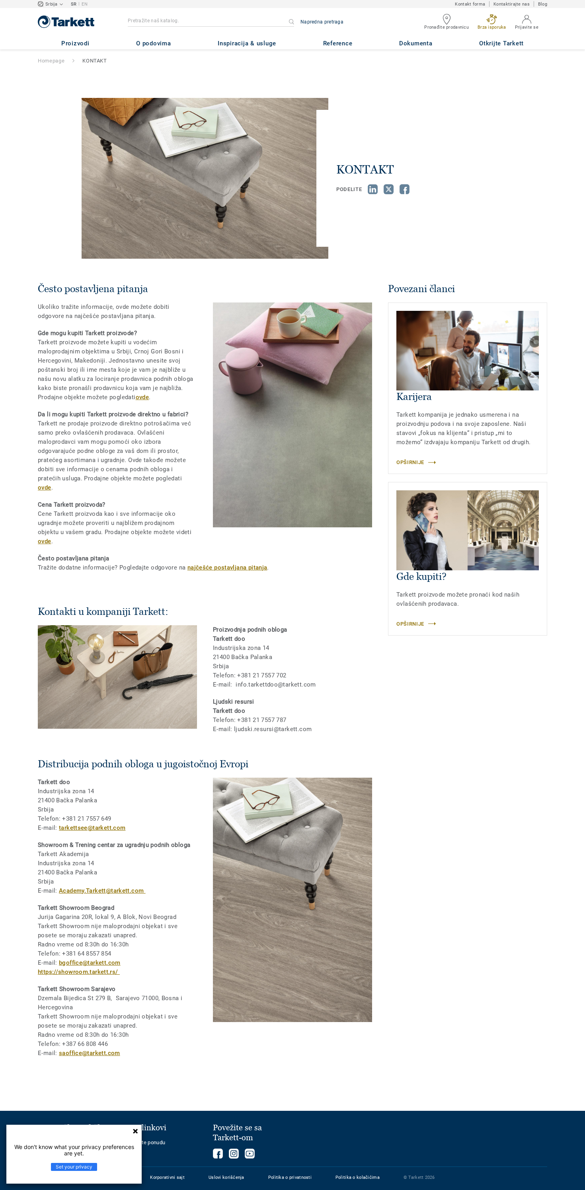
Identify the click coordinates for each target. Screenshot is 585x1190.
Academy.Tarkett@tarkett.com (102, 890)
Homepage (51, 61)
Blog (542, 4)
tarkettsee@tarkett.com (92, 827)
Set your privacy (74, 1167)
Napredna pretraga (321, 22)
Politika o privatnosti (290, 1177)
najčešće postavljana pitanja (227, 567)
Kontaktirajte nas (511, 4)
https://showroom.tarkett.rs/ (79, 971)
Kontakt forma (470, 4)
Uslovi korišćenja (226, 1177)
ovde (142, 397)
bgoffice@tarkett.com (90, 962)
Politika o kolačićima (357, 1177)
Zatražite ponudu (145, 1142)
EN (85, 4)
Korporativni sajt (167, 1177)
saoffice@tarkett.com (89, 1053)
